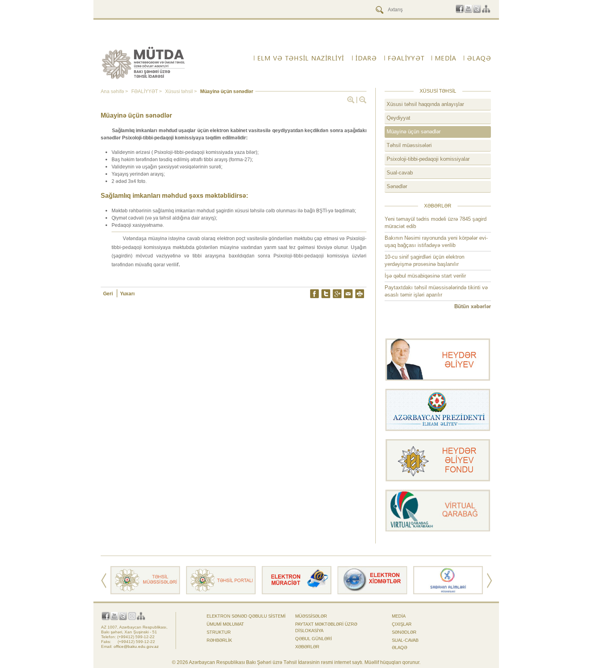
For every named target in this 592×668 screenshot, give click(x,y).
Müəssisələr (311, 616)
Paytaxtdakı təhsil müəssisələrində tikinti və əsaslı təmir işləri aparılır (436, 291)
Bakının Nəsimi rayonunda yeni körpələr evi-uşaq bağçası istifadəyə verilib (436, 241)
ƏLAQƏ (399, 647)
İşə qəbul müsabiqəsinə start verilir (425, 276)
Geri (108, 294)
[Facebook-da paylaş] (314, 293)
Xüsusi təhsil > (181, 91)
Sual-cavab (400, 173)
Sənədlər (397, 186)
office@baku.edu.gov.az (136, 646)
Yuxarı (127, 294)
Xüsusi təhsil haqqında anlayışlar (425, 104)
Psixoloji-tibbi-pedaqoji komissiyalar (428, 159)
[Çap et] (359, 293)
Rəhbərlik (219, 640)
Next (489, 581)
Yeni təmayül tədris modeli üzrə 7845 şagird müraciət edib (435, 222)
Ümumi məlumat (225, 624)
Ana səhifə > (115, 91)
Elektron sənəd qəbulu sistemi (246, 616)
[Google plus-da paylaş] (337, 293)
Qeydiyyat (398, 118)
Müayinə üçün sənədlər (414, 132)
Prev (103, 581)
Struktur (219, 632)
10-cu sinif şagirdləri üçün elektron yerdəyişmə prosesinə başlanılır (424, 260)
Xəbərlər (307, 646)
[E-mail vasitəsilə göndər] (348, 293)
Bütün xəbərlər (472, 306)
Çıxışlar (402, 624)
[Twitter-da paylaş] (325, 293)
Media (399, 616)
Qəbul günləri (313, 638)
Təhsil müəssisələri (409, 145)
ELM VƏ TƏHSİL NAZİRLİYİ (300, 58)
